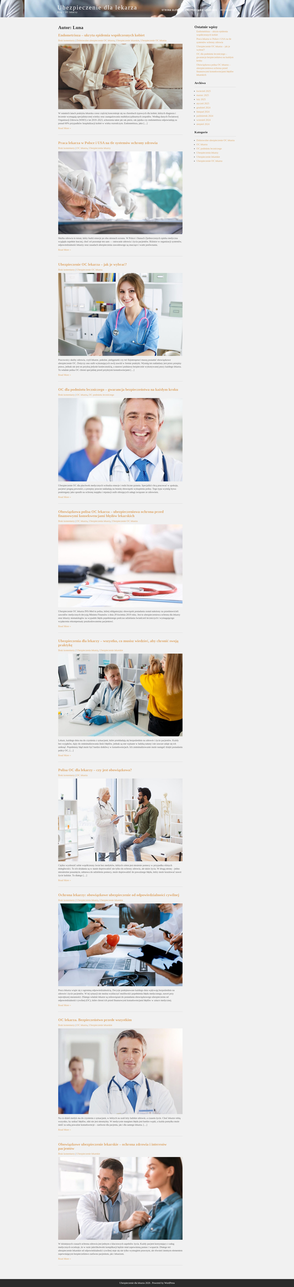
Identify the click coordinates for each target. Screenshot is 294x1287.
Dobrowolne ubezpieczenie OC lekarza (96, 40)
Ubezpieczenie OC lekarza (153, 40)
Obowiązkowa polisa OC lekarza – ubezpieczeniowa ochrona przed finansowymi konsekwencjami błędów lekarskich (111, 514)
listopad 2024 (202, 111)
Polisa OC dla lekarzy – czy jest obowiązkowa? (95, 770)
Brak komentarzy (66, 40)
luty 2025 (201, 99)
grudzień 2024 (203, 107)
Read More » (64, 128)
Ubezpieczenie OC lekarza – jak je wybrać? (92, 264)
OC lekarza (228, 10)
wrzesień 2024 (203, 120)
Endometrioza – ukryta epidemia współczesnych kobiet (101, 35)
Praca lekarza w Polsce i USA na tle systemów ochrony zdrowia (108, 143)
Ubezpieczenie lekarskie (201, 10)
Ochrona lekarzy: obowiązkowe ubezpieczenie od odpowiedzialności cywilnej (118, 895)
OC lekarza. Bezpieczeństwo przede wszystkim (95, 1020)
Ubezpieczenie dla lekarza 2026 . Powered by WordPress (147, 1283)
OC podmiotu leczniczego (101, 394)
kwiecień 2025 (203, 91)
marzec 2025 (202, 95)
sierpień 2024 (202, 124)
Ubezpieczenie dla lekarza (97, 7)
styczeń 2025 (202, 103)
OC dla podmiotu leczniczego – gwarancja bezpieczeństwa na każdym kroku (118, 389)
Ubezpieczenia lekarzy (100, 148)
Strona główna (172, 10)
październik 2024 (204, 116)
